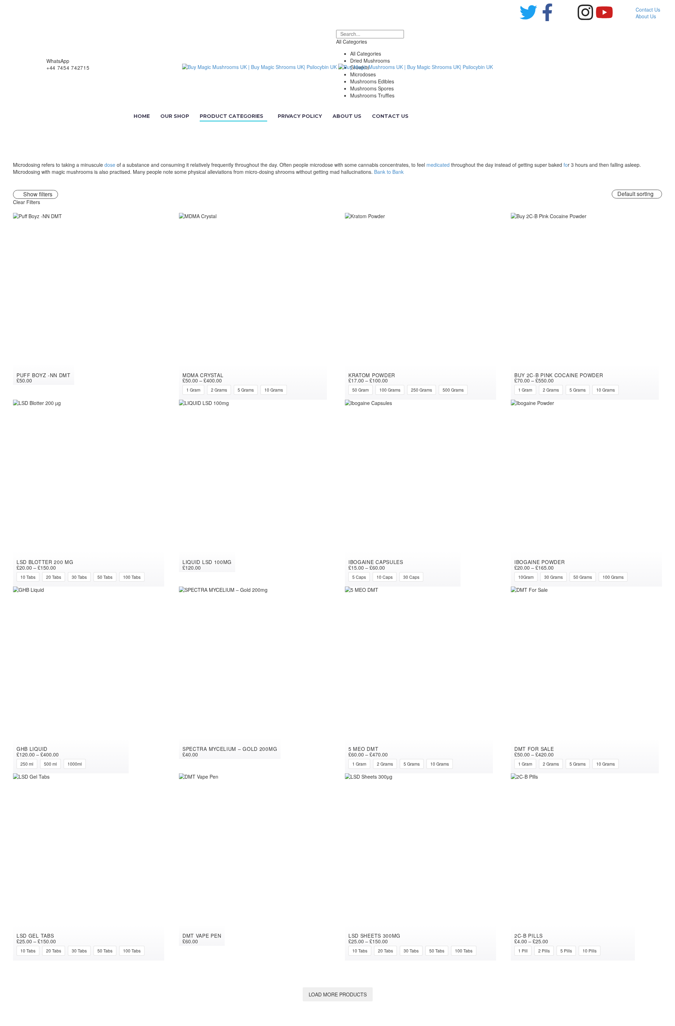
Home (142, 116)
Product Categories (231, 116)
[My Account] (644, 67)
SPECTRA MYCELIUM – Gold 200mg (229, 748)
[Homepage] (337, 66)
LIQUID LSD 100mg (207, 561)
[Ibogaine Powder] (586, 493)
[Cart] (656, 67)
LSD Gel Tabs (35, 935)
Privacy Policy (300, 116)
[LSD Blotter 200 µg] (88, 493)
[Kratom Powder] (420, 306)
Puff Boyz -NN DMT (44, 375)
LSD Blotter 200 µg (45, 561)
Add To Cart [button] (158, 220)
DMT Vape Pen (201, 935)
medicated (438, 164)
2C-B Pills (528, 935)
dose (109, 164)
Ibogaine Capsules (375, 561)
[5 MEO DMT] (420, 680)
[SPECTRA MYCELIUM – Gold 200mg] (254, 673)
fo (566, 164)
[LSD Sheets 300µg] (420, 866)
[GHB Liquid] (88, 680)
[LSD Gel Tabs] (88, 866)
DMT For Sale (534, 748)
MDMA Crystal (202, 375)
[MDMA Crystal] (254, 306)
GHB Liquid (32, 748)
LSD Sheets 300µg (374, 935)
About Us (646, 16)
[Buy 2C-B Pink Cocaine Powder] (586, 306)
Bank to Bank (389, 171)
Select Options (324, 220)
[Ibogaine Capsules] (420, 493)
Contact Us (648, 9)
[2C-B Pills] (586, 866)
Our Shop (174, 116)
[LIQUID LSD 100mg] (254, 486)
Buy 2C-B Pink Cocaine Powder (558, 375)
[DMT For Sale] (586, 680)
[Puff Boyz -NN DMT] (88, 299)
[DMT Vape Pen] (254, 859)
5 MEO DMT (363, 748)
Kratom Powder (371, 375)
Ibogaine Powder (539, 561)
